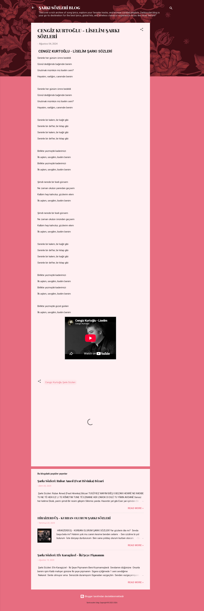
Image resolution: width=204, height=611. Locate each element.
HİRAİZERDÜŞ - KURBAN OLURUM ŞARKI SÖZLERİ (74, 518)
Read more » (136, 508)
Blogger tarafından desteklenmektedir (104, 596)
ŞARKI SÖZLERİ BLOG (59, 7)
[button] (142, 30)
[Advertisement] (163, 70)
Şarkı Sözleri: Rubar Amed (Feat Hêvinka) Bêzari (70, 481)
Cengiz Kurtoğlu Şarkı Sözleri (60, 382)
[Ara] (171, 9)
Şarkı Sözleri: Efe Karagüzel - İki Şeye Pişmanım (70, 555)
